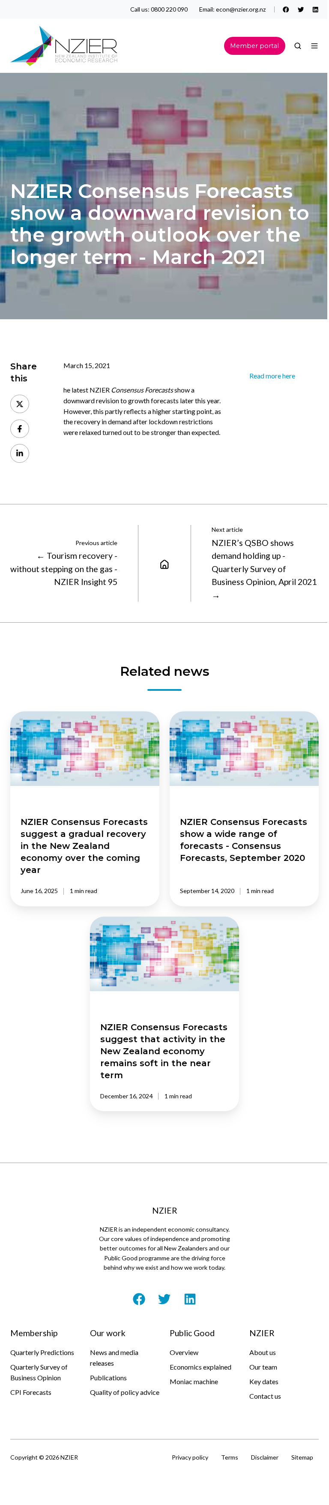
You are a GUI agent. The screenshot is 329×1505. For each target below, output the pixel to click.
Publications (108, 1377)
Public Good (192, 1333)
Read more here (272, 376)
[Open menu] (314, 46)
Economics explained (200, 1367)
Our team (263, 1367)
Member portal (254, 46)
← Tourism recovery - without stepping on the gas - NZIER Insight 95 (63, 569)
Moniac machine (194, 1381)
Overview (184, 1352)
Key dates (263, 1381)
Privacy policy (190, 1457)
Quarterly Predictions (42, 1352)
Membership (33, 1333)
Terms (229, 1457)
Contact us (265, 1396)
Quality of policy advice (124, 1392)
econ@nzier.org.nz (241, 9)
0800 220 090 (169, 9)
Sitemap (302, 1457)
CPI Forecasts (30, 1392)
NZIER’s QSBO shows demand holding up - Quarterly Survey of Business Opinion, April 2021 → (264, 569)
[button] (297, 46)
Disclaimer (264, 1457)
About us (262, 1352)
